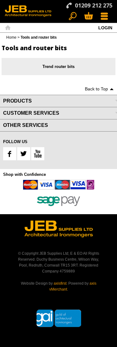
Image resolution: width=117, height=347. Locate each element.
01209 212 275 (93, 5)
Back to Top (96, 88)
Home (7, 27)
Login (105, 27)
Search (72, 16)
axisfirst (60, 283)
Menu (104, 16)
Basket (88, 16)
